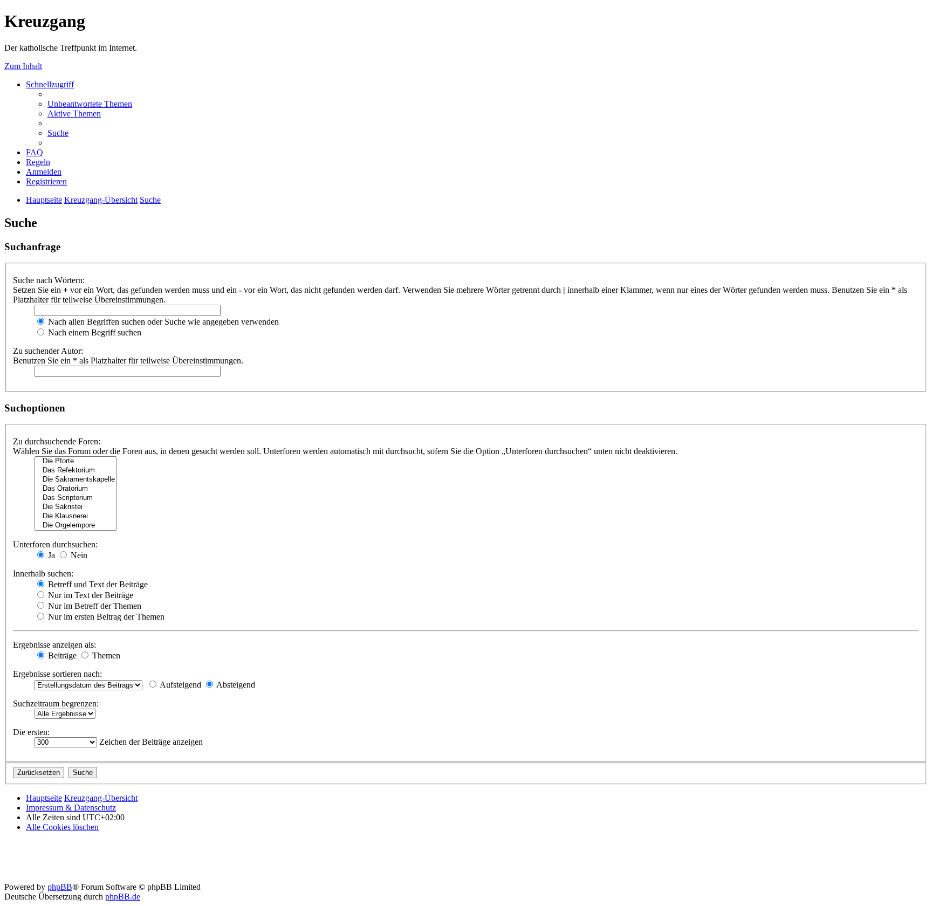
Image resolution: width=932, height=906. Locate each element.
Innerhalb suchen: (43, 573)
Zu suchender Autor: (48, 350)
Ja (50, 555)
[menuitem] (89, 103)
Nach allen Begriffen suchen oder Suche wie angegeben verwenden (162, 321)
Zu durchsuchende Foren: (56, 441)
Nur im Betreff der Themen (93, 605)
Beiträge (61, 655)
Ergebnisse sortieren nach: (57, 673)
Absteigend (235, 684)
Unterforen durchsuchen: (55, 544)
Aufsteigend (179, 684)
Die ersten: (31, 732)
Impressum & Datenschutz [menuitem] (71, 807)
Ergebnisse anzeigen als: (54, 644)
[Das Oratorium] (75, 488)
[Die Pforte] (75, 461)
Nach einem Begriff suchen (93, 332)
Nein (77, 555)
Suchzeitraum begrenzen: (56, 703)
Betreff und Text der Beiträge (97, 584)
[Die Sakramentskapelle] (75, 479)
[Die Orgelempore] (75, 525)
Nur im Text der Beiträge (89, 595)
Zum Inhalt (23, 66)
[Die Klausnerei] (75, 516)
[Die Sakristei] (75, 507)
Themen (105, 655)
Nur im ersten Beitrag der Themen (105, 616)
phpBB (59, 886)
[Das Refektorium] (75, 470)
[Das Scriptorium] (75, 498)
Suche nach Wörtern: (49, 280)
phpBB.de (122, 896)
